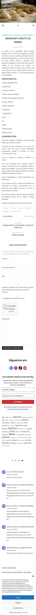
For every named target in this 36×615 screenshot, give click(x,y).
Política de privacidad (15, 612)
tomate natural (16, 211)
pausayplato (18, 7)
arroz (10, 417)
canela (11, 420)
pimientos (13, 437)
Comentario (6, 319)
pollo (29, 437)
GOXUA (29, 548)
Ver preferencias (18, 608)
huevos (12, 428)
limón (17, 431)
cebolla (25, 420)
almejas (13, 208)
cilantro (13, 423)
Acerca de (25, 612)
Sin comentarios (29, 216)
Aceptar (18, 597)
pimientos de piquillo (22, 437)
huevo (4, 428)
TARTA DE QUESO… (18, 472)
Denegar (18, 602)
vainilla (5, 443)
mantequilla (24, 431)
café (3, 420)
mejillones (6, 211)
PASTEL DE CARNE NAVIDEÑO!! (23, 485)
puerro (4, 440)
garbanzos (5, 425)
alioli (6, 417)
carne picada (17, 420)
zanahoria (19, 443)
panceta (21, 434)
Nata (12, 434)
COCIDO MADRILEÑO (9, 568)
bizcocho (30, 417)
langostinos (5, 431)
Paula (8, 485)
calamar (20, 208)
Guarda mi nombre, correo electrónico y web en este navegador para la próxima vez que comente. (18, 289)
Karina (9, 527)
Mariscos (17, 35)
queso (14, 440)
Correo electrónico (8, 267)
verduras (13, 443)
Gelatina (12, 425)
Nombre (5, 259)
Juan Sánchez (8, 216)
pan (17, 434)
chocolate (5, 423)
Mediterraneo (27, 35)
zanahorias (27, 443)
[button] (33, 576)
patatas (6, 437)
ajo (3, 417)
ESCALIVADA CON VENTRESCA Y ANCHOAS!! (16, 572)
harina (18, 425)
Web (3, 276)
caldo (7, 420)
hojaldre (25, 425)
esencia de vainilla (22, 423)
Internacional (7, 35)
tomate (28, 440)
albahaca (5, 208)
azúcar (17, 417)
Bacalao (24, 417)
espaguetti (28, 208)
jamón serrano (22, 428)
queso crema (21, 440)
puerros (8, 440)
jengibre (29, 429)
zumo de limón (6, 445)
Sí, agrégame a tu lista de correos (13, 298)
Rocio (8, 506)
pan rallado (28, 434)
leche (12, 431)
